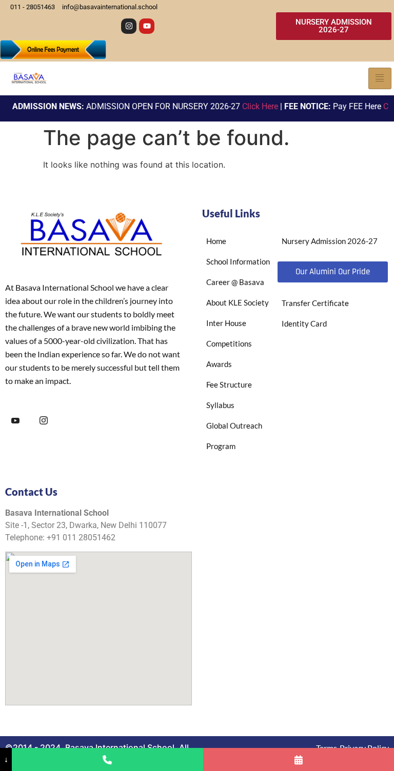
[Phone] (107, 759)
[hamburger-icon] (379, 78)
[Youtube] (146, 26)
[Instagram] (128, 26)
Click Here (253, 106)
